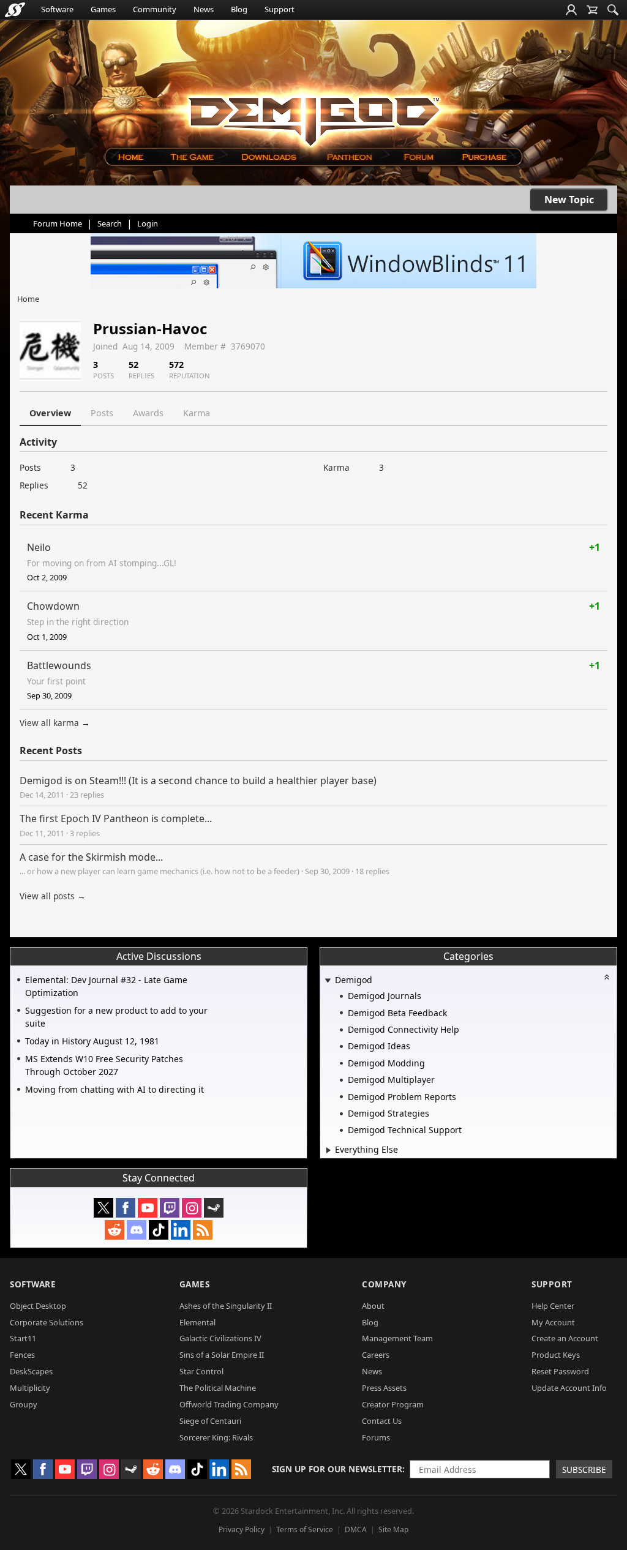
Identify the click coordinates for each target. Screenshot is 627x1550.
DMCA (356, 1529)
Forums (376, 1437)
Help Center (552, 1305)
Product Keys (555, 1354)
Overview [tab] (50, 413)
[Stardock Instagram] (192, 1208)
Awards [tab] (148, 413)
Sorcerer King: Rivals (216, 1437)
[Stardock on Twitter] (103, 1208)
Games (103, 9)
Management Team (397, 1338)
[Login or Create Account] (571, 10)
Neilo (39, 547)
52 (83, 485)
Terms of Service (304, 1529)
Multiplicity (30, 1387)
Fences (22, 1354)
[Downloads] (268, 157)
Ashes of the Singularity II (225, 1305)
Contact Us (382, 1420)
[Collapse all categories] (606, 977)
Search (109, 223)
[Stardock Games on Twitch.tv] (170, 1208)
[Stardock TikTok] (159, 1230)
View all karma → (55, 722)
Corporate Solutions (46, 1322)
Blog (239, 9)
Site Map (393, 1529)
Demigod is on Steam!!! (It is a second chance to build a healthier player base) (198, 780)
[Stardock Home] (15, 9)
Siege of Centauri (210, 1420)
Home (28, 298)
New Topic (569, 199)
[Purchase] (485, 157)
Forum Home (57, 223)
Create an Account (564, 1338)
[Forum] (418, 157)
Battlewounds (59, 665)
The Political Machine (217, 1387)
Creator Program (393, 1404)
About (373, 1305)
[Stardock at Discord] (137, 1230)
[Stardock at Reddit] (114, 1230)
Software (57, 9)
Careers (375, 1354)
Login (147, 223)
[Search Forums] (613, 10)
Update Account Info (569, 1387)
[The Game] (191, 157)
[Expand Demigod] (328, 981)
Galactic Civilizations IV (220, 1338)
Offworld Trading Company (229, 1404)
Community (154, 9)
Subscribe (584, 1469)
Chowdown (53, 606)
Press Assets (384, 1387)
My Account (553, 1322)
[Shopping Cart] (592, 10)
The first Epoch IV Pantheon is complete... (116, 818)
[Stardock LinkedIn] (181, 1230)
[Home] (130, 157)
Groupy (23, 1404)
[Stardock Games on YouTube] (148, 1208)
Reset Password (560, 1371)
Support (280, 9)
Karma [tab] (196, 413)
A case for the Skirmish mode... (91, 857)
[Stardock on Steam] (214, 1208)
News (203, 9)
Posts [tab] (102, 413)
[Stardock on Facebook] (126, 1208)
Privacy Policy (242, 1529)
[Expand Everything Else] (328, 1150)
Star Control (201, 1371)
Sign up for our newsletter (337, 1469)
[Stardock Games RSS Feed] (203, 1230)
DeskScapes (31, 1371)
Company (384, 1284)
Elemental (197, 1322)
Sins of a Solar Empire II (221, 1354)
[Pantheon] (349, 157)
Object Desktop (38, 1305)
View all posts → (53, 896)
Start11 (23, 1338)
